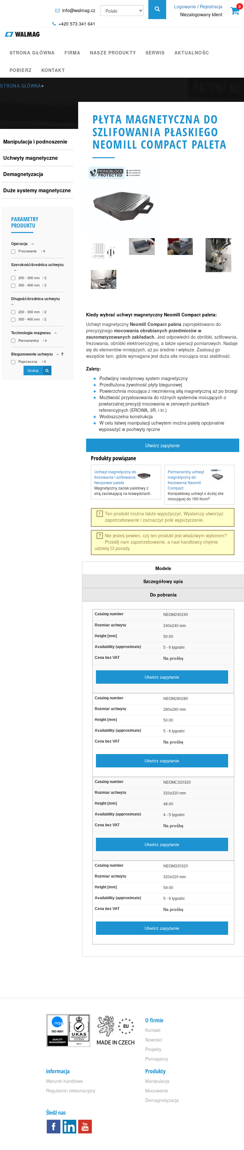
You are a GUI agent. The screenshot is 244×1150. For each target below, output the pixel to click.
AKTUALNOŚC (191, 52)
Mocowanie (156, 1090)
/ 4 (31, 251)
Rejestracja (211, 6)
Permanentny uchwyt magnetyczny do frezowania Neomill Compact (186, 479)
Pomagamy (156, 1058)
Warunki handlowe (64, 1081)
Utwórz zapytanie (162, 445)
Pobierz (21, 70)
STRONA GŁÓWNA (32, 52)
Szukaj (33, 370)
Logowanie (185, 6)
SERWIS (155, 52)
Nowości (153, 1039)
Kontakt (53, 70)
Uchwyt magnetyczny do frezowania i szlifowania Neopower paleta (115, 477)
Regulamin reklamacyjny (70, 1090)
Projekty (153, 1049)
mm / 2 (32, 277)
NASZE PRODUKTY (113, 52)
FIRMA (72, 52)
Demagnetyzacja (162, 1100)
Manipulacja (157, 1081)
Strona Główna (20, 85)
